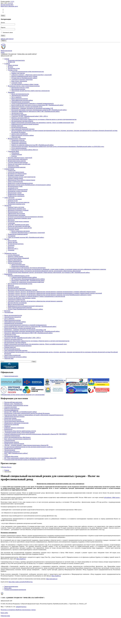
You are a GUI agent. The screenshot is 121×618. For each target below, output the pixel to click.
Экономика (11, 92)
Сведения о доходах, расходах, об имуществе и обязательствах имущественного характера (35, 301)
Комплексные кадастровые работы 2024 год (24, 149)
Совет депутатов (9, 197)
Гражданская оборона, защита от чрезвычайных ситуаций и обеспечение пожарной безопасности (33, 415)
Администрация (9, 169)
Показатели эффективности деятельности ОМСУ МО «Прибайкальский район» (35, 111)
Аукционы (11, 250)
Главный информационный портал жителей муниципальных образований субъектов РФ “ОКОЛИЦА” (35, 434)
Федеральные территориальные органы (16, 405)
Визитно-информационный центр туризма (24, 76)
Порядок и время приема (15, 256)
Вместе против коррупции (16, 304)
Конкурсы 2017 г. (13, 248)
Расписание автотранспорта (16, 60)
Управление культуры (18, 140)
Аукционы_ (11, 245)
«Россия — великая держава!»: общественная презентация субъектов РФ (26, 445)
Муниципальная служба (15, 186)
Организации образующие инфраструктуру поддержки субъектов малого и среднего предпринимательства (43, 119)
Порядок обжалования (14, 259)
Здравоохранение (16, 154)
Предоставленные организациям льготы (20, 283)
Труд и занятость (16, 97)
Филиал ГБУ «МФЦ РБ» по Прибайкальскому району (20, 411)
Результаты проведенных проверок (18, 221)
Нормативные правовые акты (17, 208)
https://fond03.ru (56, 576)
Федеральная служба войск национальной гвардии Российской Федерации (27, 413)
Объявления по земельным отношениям (16, 423)
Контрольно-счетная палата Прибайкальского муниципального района (29, 185)
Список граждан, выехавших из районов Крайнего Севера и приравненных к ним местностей (36, 296)
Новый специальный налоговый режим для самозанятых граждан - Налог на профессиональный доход (42, 122)
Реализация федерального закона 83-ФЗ (20, 228)
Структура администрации (16, 172)
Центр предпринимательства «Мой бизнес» (17, 437)
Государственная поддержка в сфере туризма (24, 84)
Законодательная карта (15, 263)
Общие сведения (13, 65)
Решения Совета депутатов (16, 207)
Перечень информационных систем (18, 275)
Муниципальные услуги (15, 212)
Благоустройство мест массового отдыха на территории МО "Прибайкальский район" (37, 105)
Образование (15, 153)
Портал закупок (12, 242)
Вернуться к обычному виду (9, 6)
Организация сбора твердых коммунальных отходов (20, 431)
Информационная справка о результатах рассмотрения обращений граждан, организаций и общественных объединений (44, 271)
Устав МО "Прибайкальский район (18, 224)
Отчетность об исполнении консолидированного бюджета (25, 216)
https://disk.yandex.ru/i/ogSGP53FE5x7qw (21, 582)
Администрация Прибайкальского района (24, 277)
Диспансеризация (9, 450)
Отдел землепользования (18, 148)
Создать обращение (14, 255)
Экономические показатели (19, 95)
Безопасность (8, 429)
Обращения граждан (10, 253)
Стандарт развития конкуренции (18, 162)
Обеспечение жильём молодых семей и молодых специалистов (30, 90)
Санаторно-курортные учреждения (22, 79)
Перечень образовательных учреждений (20, 157)
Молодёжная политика (18, 89)
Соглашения (11, 236)
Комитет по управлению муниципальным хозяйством (27, 282)
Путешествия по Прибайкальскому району (24, 78)
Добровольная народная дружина (14, 416)
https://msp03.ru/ (21, 559)
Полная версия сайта (7, 4)
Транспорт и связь (13, 165)
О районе (7, 63)
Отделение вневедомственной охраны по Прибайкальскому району (24, 459)
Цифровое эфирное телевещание (14, 427)
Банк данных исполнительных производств (17, 439)
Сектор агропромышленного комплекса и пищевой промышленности (32, 103)
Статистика (11, 223)
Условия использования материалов (15, 589)
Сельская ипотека (9, 440)
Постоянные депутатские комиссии (18, 202)
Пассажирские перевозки (19, 114)
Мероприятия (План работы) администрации (21, 180)
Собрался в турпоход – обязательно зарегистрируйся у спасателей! (31, 74)
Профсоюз (7, 426)
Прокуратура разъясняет (11, 424)
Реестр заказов (12, 240)
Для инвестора (8, 312)
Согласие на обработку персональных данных (22, 298)
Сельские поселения (10, 407)
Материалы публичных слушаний (18, 210)
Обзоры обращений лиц (15, 261)
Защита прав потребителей (19, 133)
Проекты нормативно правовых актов (19, 218)
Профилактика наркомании (16, 196)
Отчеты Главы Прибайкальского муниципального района (25, 309)
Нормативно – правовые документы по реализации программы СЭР (32, 108)
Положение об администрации (17, 173)
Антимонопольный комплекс (17, 167)
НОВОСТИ (11, 62)
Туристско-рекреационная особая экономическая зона (27, 71)
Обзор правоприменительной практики (20, 307)
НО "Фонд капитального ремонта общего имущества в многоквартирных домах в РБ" (30, 458)
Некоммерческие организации (20, 102)
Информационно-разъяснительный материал (25, 124)
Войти (3, 15)
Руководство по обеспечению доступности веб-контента (28, 267)
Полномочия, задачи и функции (17, 191)
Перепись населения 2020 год (20, 118)
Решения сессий (13, 200)
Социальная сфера (13, 151)
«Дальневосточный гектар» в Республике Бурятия (19, 432)
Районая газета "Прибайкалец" (13, 403)
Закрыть (3, 40)
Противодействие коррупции (17, 288)
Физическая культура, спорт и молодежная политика (24, 86)
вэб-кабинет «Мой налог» (112, 497)
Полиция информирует (11, 410)
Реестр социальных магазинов (20, 231)
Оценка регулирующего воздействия (19, 164)
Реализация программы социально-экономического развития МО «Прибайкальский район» (39, 110)
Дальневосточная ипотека (12, 435)
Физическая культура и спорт (20, 87)
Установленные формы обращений (18, 258)
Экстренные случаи (14, 68)
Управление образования (18, 143)
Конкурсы (11, 247)
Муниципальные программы (16, 215)
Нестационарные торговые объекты (22, 121)
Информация (8, 274)
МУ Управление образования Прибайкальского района (28, 279)
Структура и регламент (15, 199)
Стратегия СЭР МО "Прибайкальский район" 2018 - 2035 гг (29, 116)
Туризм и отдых (12, 70)
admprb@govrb (20, 606)
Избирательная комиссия (11, 408)
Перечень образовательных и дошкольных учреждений (28, 232)
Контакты (7, 310)
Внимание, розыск (13, 287)
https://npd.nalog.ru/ (51, 579)
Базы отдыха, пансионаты (19, 81)
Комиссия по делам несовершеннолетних (20, 183)
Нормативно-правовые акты (16, 204)
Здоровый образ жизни (11, 456)
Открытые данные (13, 229)
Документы (7, 205)
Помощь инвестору (17, 126)
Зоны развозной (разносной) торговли (22, 129)
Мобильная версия (6, 50)
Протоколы (11, 220)
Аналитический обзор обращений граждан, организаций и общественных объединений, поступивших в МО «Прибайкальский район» (49, 272)
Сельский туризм (16, 82)
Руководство (11, 170)
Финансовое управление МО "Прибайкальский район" (28, 280)
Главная (6, 59)
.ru (25, 606)
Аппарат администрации (15, 178)
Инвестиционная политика (19, 98)
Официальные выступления (16, 213)
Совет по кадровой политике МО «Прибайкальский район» (26, 237)
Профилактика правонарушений (18, 189)
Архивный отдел (13, 188)
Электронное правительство (16, 299)
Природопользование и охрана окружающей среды (26, 106)
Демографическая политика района (22, 100)
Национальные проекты (11, 442)
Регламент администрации (16, 175)
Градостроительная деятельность (18, 159)
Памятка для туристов (18, 73)
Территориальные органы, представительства (21, 177)
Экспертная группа (17, 113)
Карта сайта (7, 588)
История (10, 67)
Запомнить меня (8, 32)
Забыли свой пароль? (7, 39)
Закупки (6, 239)
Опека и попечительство (15, 181)
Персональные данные (15, 192)
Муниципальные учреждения (17, 138)
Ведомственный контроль (19, 127)
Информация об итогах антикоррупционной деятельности (25, 306)
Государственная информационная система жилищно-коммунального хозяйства (28, 447)
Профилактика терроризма (16, 194)
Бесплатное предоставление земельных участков (22, 290)
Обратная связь (16, 137)
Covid (6, 455)
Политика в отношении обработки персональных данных (18, 609)
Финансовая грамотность (12, 451)
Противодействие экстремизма (17, 303)
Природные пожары (10, 418)
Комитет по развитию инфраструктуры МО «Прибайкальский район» (32, 145)
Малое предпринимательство (20, 94)
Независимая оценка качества (17, 161)
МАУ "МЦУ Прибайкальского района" (16, 453)
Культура (14, 156)
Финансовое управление (18, 141)
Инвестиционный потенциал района (22, 135)
